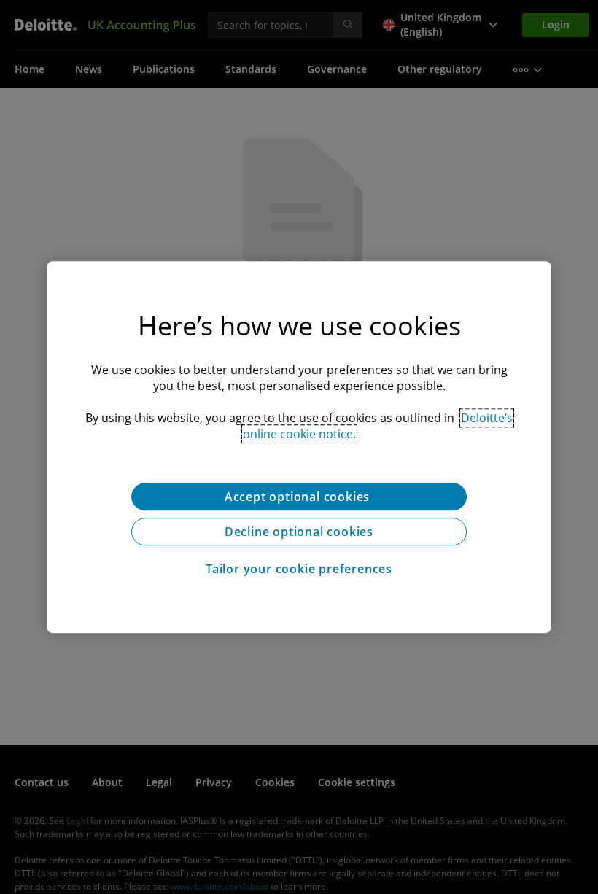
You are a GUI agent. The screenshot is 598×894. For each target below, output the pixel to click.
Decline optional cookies (299, 532)
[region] (299, 447)
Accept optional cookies (299, 497)
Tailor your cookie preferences (299, 569)
